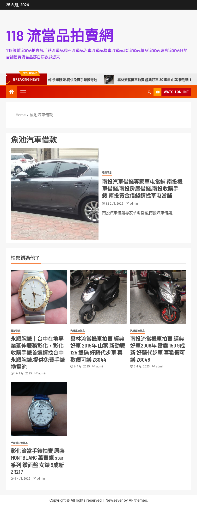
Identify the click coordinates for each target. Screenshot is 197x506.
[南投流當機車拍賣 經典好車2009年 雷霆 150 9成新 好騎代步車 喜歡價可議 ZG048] (158, 297)
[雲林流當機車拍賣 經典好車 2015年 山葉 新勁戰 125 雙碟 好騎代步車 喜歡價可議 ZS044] (98, 297)
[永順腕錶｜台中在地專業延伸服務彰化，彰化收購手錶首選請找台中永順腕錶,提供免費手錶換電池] (39, 297)
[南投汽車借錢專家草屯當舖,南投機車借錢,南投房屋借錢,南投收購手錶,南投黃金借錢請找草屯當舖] (54, 194)
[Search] (149, 92)
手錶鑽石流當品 (19, 443)
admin (133, 203)
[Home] (11, 92)
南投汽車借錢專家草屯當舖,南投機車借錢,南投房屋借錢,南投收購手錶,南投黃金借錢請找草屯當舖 (142, 188)
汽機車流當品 (77, 330)
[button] (23, 92)
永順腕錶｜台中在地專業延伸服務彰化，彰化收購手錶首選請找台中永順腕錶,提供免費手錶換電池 (38, 352)
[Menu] (23, 92)
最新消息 (107, 172)
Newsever (114, 500)
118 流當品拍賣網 (59, 35)
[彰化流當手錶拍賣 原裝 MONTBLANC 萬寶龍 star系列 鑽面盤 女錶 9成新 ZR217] (39, 409)
